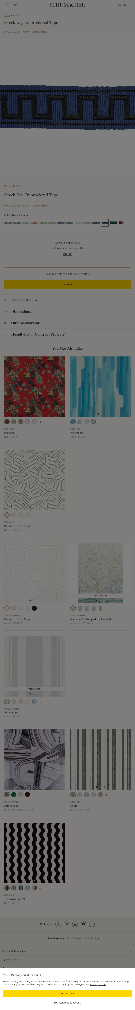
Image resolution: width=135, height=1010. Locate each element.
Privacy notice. (98, 984)
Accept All (67, 993)
